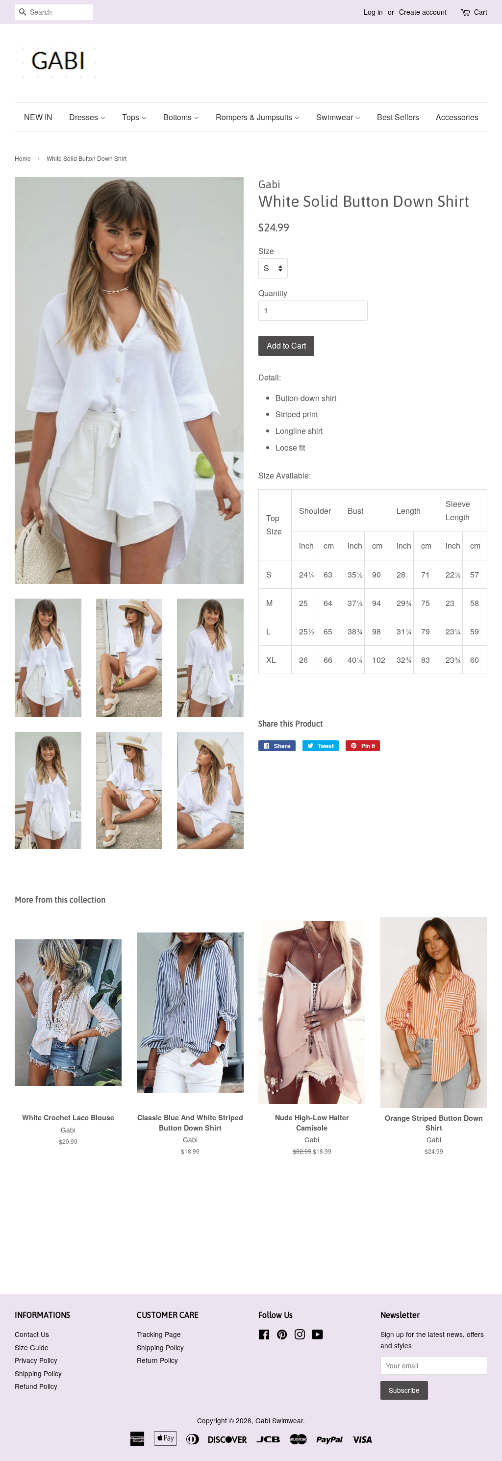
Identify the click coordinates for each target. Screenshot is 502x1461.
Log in (373, 12)
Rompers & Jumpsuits (255, 117)
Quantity (272, 293)
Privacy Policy (36, 1360)
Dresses (84, 117)
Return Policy (157, 1360)
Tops (131, 117)
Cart (480, 12)
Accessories (457, 117)
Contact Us (32, 1334)
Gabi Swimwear (279, 1420)
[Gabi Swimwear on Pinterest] (281, 1336)
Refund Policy (36, 1386)
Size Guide (32, 1347)
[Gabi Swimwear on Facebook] (264, 1336)
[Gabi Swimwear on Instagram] (299, 1336)
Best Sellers (398, 117)
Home (23, 158)
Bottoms (178, 117)
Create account (423, 12)
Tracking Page (159, 1334)
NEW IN (38, 117)
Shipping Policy (38, 1373)
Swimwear (335, 117)
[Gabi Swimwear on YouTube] (317, 1336)
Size (266, 250)
